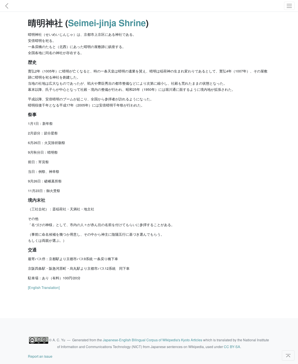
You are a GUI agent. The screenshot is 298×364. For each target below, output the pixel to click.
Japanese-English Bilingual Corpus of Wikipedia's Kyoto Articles (152, 339)
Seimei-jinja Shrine (107, 22)
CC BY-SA (232, 346)
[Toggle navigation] (289, 6)
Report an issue (40, 356)
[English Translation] (44, 287)
